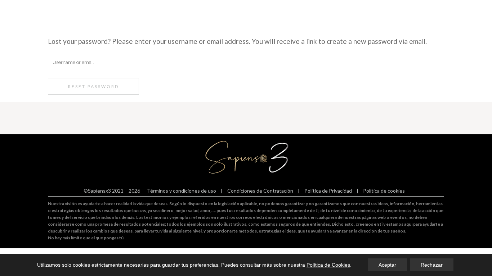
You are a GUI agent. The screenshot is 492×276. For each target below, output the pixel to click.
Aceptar (387, 265)
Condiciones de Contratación (260, 191)
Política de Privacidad (328, 191)
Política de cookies (384, 191)
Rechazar (432, 265)
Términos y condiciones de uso (181, 191)
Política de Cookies (328, 265)
